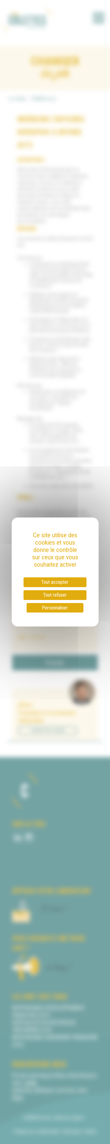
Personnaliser (55, 608)
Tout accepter (54, 582)
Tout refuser (55, 595)
